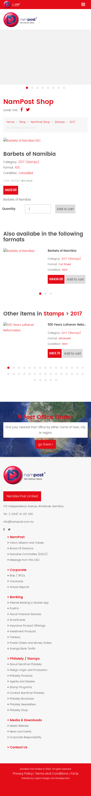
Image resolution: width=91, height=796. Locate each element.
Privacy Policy (23, 773)
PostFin (14, 608)
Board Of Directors (21, 548)
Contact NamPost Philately (27, 693)
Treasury (15, 637)
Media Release (19, 726)
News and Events (20, 731)
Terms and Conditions (52, 773)
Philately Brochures (22, 698)
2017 (72, 122)
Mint (64, 270)
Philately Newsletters (23, 704)
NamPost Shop (40, 122)
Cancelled (26, 173)
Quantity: (9, 209)
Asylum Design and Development (52, 778)
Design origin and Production (28, 670)
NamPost (17, 537)
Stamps (60, 122)
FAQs (74, 773)
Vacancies (16, 581)
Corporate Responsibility (25, 737)
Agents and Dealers (22, 681)
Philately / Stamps (25, 658)
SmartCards (17, 620)
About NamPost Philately (26, 664)
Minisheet (65, 338)
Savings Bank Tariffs (22, 648)
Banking (16, 597)
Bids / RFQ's (17, 575)
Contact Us (18, 747)
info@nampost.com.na (18, 522)
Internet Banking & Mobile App (29, 603)
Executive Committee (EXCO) (29, 554)
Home (10, 122)
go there (45, 444)
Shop (22, 122)
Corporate (18, 570)
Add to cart (75, 279)
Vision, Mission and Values (27, 542)
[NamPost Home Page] (11, 4)
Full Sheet (65, 264)
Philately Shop (19, 710)
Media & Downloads (26, 720)
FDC (18, 167)
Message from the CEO (24, 560)
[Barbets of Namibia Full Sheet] (23, 251)
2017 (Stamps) (29, 162)
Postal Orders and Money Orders (30, 643)
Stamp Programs (21, 687)
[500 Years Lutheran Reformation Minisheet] (23, 327)
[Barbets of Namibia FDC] (45, 140)
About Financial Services (25, 614)
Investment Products (23, 631)
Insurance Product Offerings (27, 625)
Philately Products (21, 676)
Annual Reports (19, 587)
